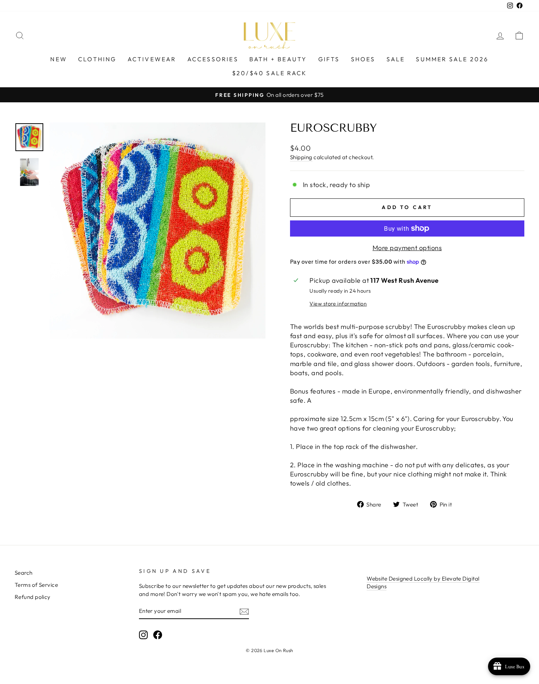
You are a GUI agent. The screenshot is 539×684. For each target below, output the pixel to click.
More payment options (407, 248)
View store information (338, 303)
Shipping (301, 157)
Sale (395, 59)
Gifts (329, 59)
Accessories (212, 59)
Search (24, 572)
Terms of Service (36, 584)
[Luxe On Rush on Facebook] (157, 634)
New (58, 59)
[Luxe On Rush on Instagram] (143, 634)
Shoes (363, 59)
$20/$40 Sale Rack (269, 73)
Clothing (97, 59)
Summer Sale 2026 (452, 59)
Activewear (152, 59)
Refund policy (33, 596)
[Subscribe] (244, 611)
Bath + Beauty (278, 59)
